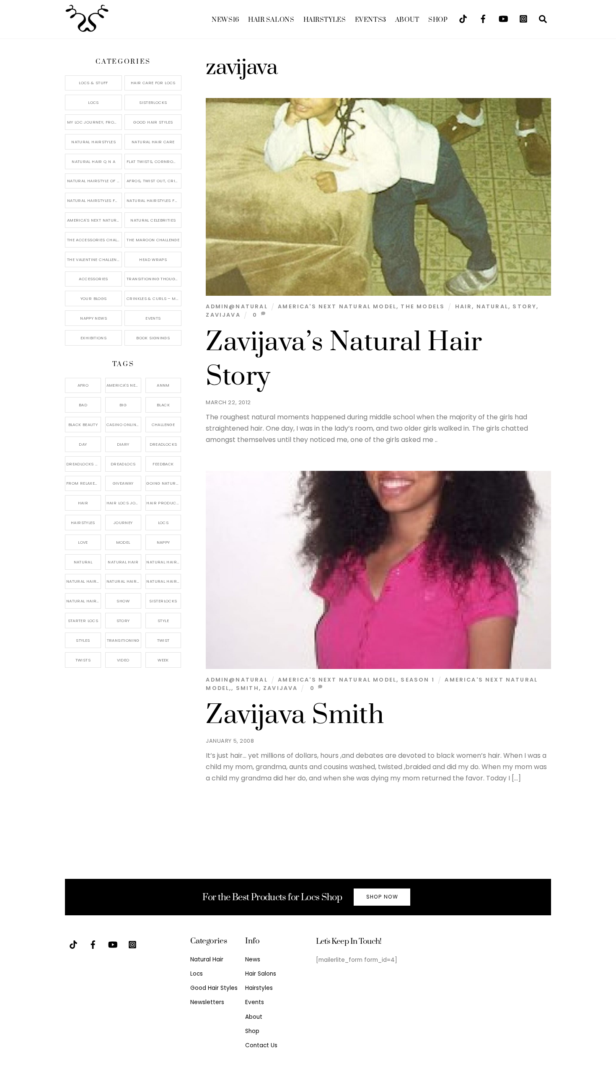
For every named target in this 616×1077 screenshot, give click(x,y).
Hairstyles (324, 20)
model (123, 542)
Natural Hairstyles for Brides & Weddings (154, 200)
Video (123, 660)
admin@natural (236, 306)
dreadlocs (123, 464)
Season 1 (417, 679)
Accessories (93, 279)
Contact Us (261, 1045)
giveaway (123, 483)
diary (123, 444)
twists (83, 660)
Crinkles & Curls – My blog (154, 298)
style (163, 620)
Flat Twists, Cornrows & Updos (154, 161)
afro (83, 385)
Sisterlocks (153, 102)
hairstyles (83, 522)
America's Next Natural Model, (123, 385)
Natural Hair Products (83, 581)
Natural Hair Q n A (93, 161)
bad (83, 405)
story (524, 306)
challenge (163, 424)
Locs (93, 102)
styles (83, 640)
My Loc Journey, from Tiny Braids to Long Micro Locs (94, 122)
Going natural (163, 483)
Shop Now (382, 896)
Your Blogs (93, 298)
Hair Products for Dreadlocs (163, 503)
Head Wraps (153, 259)
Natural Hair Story (123, 581)
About (407, 20)
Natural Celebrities (153, 220)
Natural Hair (123, 562)
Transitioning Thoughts (154, 279)
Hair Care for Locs (153, 82)
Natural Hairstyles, (163, 581)
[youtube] (503, 18)
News (225, 20)
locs (163, 522)
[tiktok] (463, 18)
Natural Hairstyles (93, 142)
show (122, 601)
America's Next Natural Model (337, 306)
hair (463, 306)
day (83, 444)
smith (247, 688)
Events (370, 20)
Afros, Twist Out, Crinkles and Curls (154, 180)
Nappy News (93, 318)
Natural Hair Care (153, 142)
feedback (163, 464)
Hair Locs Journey (123, 503)
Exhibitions (93, 338)
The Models (423, 306)
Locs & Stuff (93, 82)
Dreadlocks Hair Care (83, 464)
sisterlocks (163, 601)
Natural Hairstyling (83, 601)
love (83, 542)
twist (163, 640)
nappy (163, 542)
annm (163, 385)
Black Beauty (83, 424)
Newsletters (207, 1002)
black (163, 405)
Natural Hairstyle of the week (94, 180)
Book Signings (153, 338)
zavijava (223, 314)
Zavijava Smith (295, 715)
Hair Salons (271, 20)
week (163, 660)
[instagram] (523, 18)
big (123, 405)
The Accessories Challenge (94, 240)
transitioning (123, 640)
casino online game (123, 424)
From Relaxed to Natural (83, 483)
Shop (438, 20)
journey (123, 522)
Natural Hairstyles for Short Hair (94, 200)
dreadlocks (163, 444)
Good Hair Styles (153, 122)
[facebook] (483, 18)
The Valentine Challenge (94, 259)
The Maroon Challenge (153, 240)
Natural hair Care (163, 562)
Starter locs (83, 620)
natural (492, 306)
